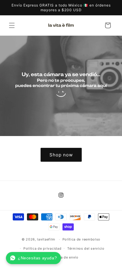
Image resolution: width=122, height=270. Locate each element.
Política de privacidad (42, 248)
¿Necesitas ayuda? (37, 258)
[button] (11, 25)
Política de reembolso (81, 239)
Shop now (61, 154)
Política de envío (63, 257)
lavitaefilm (46, 239)
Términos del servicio (86, 248)
